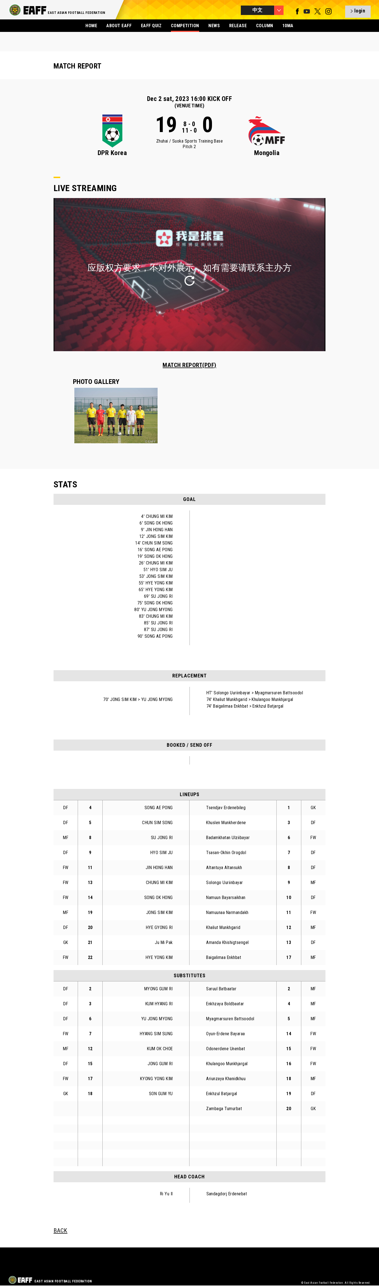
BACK (60, 1230)
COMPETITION (185, 25)
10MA (288, 25)
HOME (91, 25)
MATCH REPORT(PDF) (189, 365)
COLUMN (264, 25)
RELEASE (238, 25)
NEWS (214, 25)
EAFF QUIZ (151, 25)
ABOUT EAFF (119, 25)
